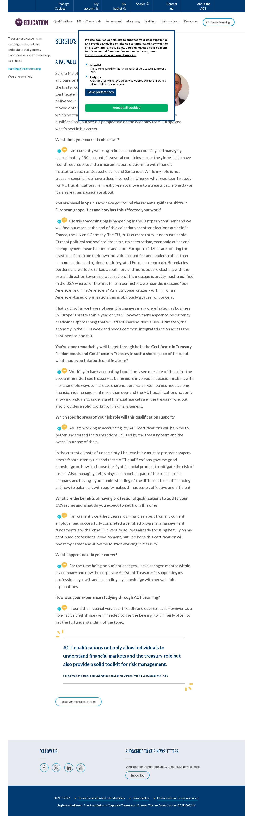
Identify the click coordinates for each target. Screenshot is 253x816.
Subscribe (137, 775)
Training (150, 21)
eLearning (133, 21)
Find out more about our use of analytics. (110, 55)
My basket (119, 6)
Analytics (95, 77)
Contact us (171, 6)
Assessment (114, 21)
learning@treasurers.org (24, 68)
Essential (95, 65)
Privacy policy (141, 798)
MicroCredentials (89, 21)
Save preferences (101, 92)
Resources (191, 21)
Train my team (169, 21)
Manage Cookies (62, 6)
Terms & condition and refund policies (101, 798)
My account (91, 6)
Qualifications (63, 21)
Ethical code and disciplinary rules (177, 798)
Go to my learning (218, 22)
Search (140, 4)
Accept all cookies (126, 107)
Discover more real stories (78, 701)
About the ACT (203, 6)
